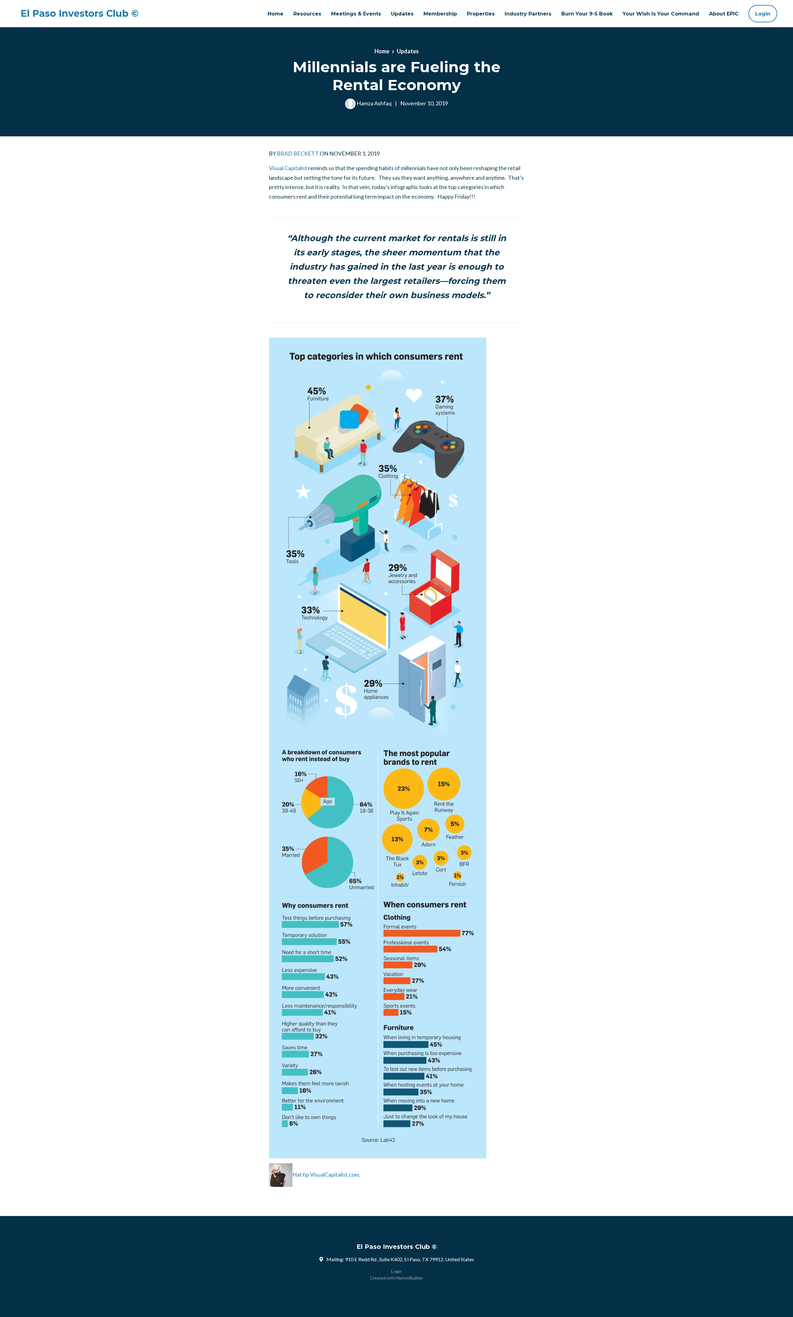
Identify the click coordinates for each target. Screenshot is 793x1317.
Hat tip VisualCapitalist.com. (326, 1174)
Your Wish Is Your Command (661, 14)
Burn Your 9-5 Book (587, 14)
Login (762, 14)
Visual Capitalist (288, 168)
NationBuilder (409, 1277)
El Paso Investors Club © (79, 13)
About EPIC (723, 14)
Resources (307, 14)
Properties (481, 14)
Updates (402, 14)
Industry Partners (528, 14)
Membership (440, 14)
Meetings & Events (356, 14)
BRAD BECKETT (298, 153)
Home (275, 14)
